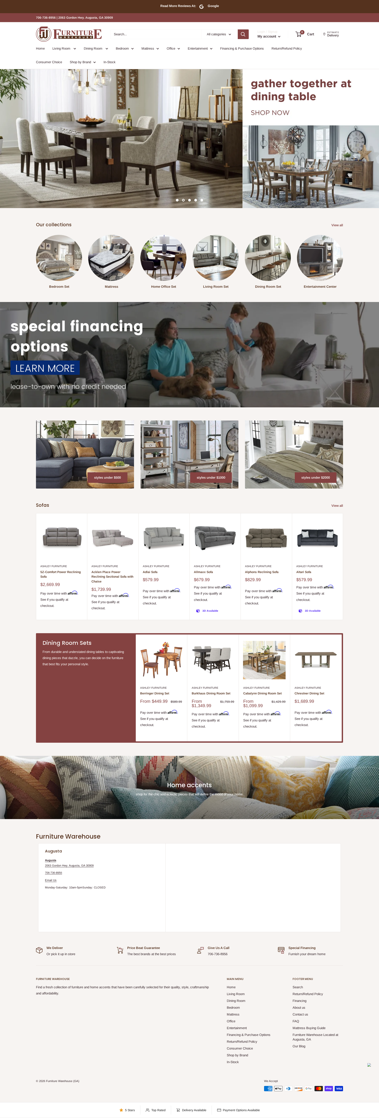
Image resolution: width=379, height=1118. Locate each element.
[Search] (243, 34)
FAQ (296, 1021)
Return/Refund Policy (287, 48)
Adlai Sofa (150, 572)
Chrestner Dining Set (309, 693)
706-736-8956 (53, 872)
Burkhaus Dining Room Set (211, 693)
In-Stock (110, 62)
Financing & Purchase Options (242, 48)
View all (337, 225)
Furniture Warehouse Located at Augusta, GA (315, 1037)
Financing (299, 1001)
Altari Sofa (303, 572)
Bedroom (122, 48)
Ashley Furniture (53, 566)
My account (267, 36)
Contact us (300, 1014)
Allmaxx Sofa (203, 572)
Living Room (61, 48)
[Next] (343, 566)
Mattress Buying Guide (309, 1028)
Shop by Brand (80, 62)
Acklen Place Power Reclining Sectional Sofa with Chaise (112, 576)
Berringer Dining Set (154, 693)
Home (40, 48)
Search (298, 987)
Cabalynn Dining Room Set (262, 693)
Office (171, 48)
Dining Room (93, 48)
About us (299, 1007)
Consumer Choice (49, 62)
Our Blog (299, 1046)
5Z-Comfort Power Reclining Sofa (60, 574)
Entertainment (198, 48)
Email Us (51, 880)
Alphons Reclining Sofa (262, 572)
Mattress (147, 48)
